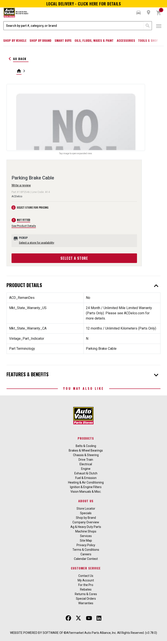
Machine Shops (85, 531)
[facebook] (68, 618)
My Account (86, 580)
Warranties (85, 603)
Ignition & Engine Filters (86, 487)
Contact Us (85, 575)
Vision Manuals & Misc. (85, 491)
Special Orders (86, 598)
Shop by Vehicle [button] (15, 40)
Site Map (86, 540)
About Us (86, 501)
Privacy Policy (86, 545)
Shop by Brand (40, 40)
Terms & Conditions (85, 549)
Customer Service (86, 568)
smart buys (63, 40)
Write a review (21, 185)
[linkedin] (99, 618)
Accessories (126, 40)
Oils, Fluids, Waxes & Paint (94, 40)
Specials (86, 513)
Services (86, 536)
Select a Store (74, 258)
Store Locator (86, 508)
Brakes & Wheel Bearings (86, 450)
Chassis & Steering (86, 455)
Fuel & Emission (86, 478)
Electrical (86, 464)
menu (158, 26)
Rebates (86, 589)
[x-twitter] (78, 618)
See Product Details (24, 226)
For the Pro (85, 585)
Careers (85, 554)
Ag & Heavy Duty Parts (85, 527)
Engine (85, 468)
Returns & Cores (86, 594)
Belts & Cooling (86, 446)
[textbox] (74, 26)
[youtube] (89, 618)
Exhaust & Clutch (85, 473)
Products (86, 438)
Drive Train (85, 459)
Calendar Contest (86, 559)
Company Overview (85, 522)
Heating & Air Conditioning (86, 482)
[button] (138, 12)
